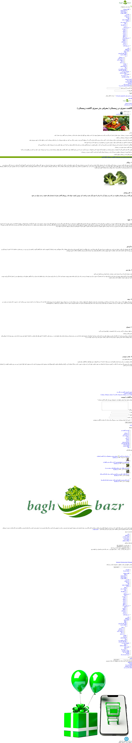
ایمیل (130, 414)
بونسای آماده (124, 11)
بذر (126, 55)
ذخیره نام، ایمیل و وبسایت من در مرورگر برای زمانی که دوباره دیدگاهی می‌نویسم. (111, 420)
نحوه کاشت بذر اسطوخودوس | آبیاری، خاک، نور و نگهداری (116, 462)
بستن (131, 425)
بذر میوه (122, 62)
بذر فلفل (125, 40)
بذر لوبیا (125, 34)
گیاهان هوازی (123, 13)
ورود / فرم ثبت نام (125, 654)
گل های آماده (124, 10)
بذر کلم (125, 30)
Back (125, 574)
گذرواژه (130, 90)
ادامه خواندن (95, 529)
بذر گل (122, 61)
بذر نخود (125, 35)
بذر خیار (125, 32)
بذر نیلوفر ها (124, 24)
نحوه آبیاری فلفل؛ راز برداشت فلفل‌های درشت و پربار (117, 468)
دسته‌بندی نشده (125, 442)
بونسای (125, 63)
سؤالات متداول (123, 72)
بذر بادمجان (124, 41)
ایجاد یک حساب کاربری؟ (124, 85)
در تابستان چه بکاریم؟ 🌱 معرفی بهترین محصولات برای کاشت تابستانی (113, 456)
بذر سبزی (124, 28)
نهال (126, 67)
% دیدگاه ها (115, 457)
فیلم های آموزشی (122, 70)
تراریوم (125, 65)
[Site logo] (125, 4)
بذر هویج (125, 31)
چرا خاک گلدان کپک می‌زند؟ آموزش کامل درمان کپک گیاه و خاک (114, 474)
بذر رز (125, 26)
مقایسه (127, 653)
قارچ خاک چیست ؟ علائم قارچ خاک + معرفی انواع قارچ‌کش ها (115, 480)
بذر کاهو (125, 36)
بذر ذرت (125, 44)
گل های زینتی (123, 22)
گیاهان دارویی (123, 54)
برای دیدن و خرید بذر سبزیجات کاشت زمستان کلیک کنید (117, 157)
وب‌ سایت (130, 417)
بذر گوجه (124, 39)
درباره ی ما (124, 75)
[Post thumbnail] (127, 454)
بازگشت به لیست (128, 393)
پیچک (125, 23)
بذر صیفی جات (120, 59)
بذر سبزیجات (121, 58)
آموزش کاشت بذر (122, 69)
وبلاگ (125, 52)
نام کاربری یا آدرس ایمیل (126, 88)
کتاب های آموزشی (122, 53)
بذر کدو (125, 43)
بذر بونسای (121, 57)
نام (131, 412)
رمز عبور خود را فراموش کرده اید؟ (124, 95)
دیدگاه (130, 410)
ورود (130, 93)
